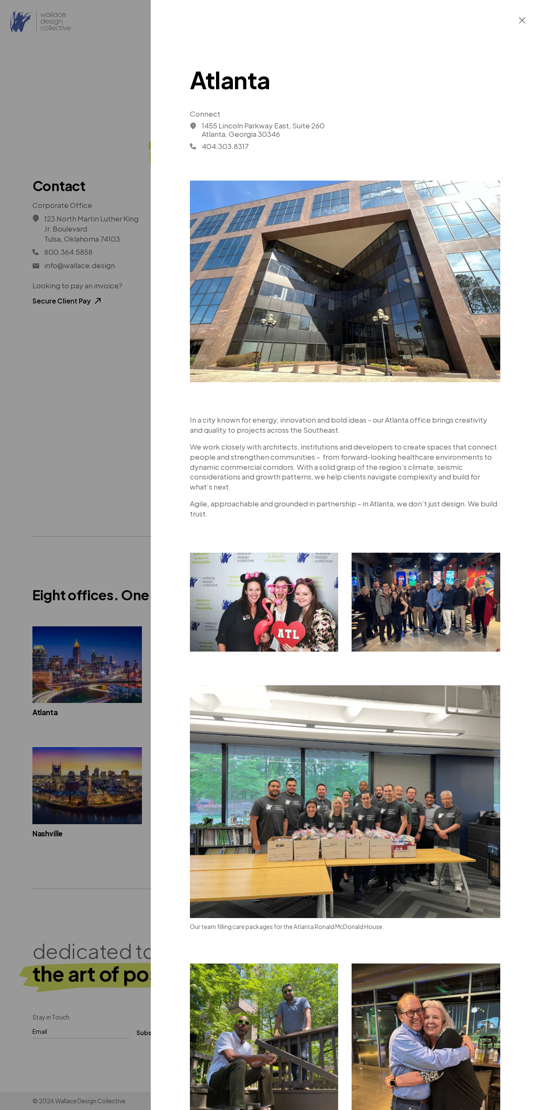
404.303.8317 (225, 146)
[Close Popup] (522, 20)
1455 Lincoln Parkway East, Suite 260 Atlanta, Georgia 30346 (263, 129)
